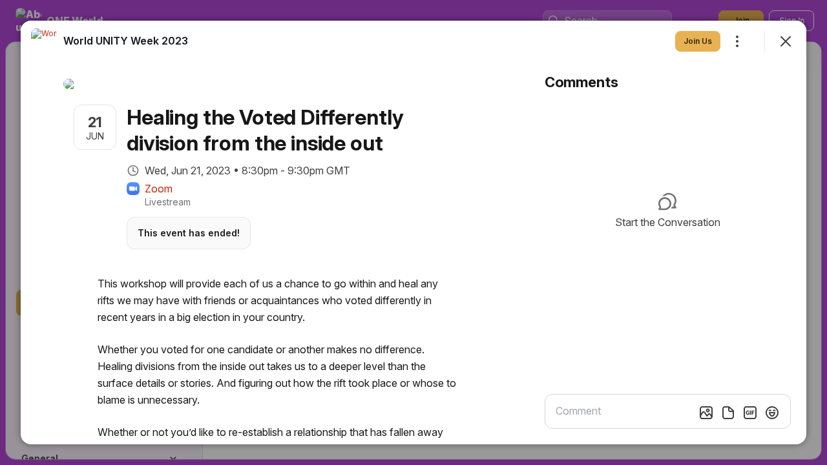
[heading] (125, 41)
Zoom (159, 188)
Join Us (698, 41)
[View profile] (44, 41)
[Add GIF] (750, 412)
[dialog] (413, 232)
